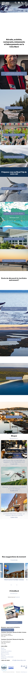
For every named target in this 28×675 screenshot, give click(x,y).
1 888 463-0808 (5, 660)
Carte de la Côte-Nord (14, 213)
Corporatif (3, 649)
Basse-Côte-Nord (14, 416)
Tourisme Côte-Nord (5, 3)
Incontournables (14, 107)
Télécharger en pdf (14, 217)
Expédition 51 (14, 339)
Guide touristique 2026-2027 (14, 188)
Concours (3, 655)
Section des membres (6, 651)
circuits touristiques (14, 157)
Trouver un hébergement (14, 260)
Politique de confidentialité (7, 657)
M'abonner (7, 629)
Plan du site (3, 658)
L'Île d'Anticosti (14, 378)
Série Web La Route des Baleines (14, 309)
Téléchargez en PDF (14, 192)
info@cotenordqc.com (19, 660)
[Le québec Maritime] (4, 668)
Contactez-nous (5, 652)
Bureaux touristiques (14, 238)
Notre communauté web (13, 134)
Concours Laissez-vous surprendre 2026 (14, 73)
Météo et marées (5, 654)
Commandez (13, 622)
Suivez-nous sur (14, 597)
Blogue (2, 648)
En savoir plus (14, 438)
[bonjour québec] (11, 667)
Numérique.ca (24, 671)
